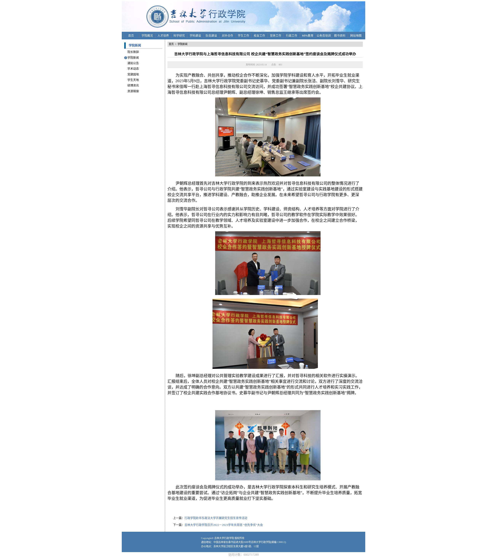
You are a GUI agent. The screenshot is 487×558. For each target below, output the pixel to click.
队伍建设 (211, 35)
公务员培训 (324, 35)
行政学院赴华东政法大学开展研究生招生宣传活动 (216, 518)
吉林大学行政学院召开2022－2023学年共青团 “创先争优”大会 (224, 524)
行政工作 (291, 35)
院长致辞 (133, 51)
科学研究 (179, 35)
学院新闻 (133, 57)
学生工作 (243, 35)
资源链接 (133, 91)
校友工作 (259, 35)
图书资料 (339, 35)
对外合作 (227, 35)
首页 (131, 35)
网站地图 (356, 35)
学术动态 (133, 68)
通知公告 (133, 63)
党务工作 (275, 35)
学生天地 (133, 79)
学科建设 (195, 35)
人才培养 (163, 35)
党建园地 (133, 74)
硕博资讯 (133, 85)
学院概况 (147, 35)
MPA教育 (308, 35)
